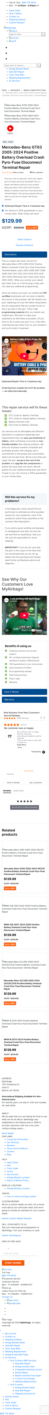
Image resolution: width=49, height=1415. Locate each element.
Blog (9, 1154)
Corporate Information (17, 1139)
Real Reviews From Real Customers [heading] (22, 713)
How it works (16, 1384)
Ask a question (37, 172)
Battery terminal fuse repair (28, 1375)
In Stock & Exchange (25, 1378)
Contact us (14, 16)
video (10, 133)
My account (10, 1333)
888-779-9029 (29, 2)
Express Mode (12, 1396)
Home (4, 90)
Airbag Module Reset (19, 69)
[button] (41, 718)
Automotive (15, 90)
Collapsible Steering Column (28, 1369)
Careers (10, 1151)
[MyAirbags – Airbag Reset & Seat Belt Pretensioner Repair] (10, 27)
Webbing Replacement (19, 77)
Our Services (13, 1142)
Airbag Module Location (18, 1177)
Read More (21, 745)
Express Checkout (24, 245)
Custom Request (17, 22)
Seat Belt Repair (16, 71)
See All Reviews (12, 715)
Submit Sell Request (11, 1235)
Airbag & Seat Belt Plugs (16, 1354)
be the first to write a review (24, 807)
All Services (14, 81)
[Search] (43, 34)
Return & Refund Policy (18, 1180)
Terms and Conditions (17, 1148)
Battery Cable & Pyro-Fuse (35, 90)
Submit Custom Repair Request (17, 1218)
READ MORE (8, 1133)
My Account (12, 1174)
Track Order (14, 10)
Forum (10, 1171)
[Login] (14, 37)
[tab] (13, 782)
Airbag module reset (24, 1366)
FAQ (9, 1165)
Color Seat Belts (16, 75)
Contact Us (7, 1297)
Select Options (25, 239)
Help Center (12, 1162)
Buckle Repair (21, 1372)
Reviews (11, 1145)
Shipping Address (17, 19)
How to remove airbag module (21, 1196)
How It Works (15, 13)
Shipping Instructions (25, 1393)
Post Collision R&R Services (23, 1360)
